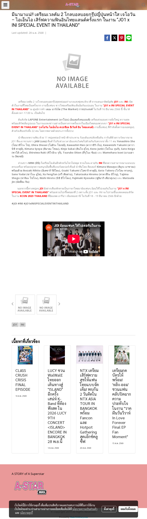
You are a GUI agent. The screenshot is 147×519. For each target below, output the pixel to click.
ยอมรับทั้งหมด (128, 509)
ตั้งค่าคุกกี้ (109, 509)
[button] (142, 5)
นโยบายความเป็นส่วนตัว (84, 509)
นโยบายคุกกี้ (26, 512)
